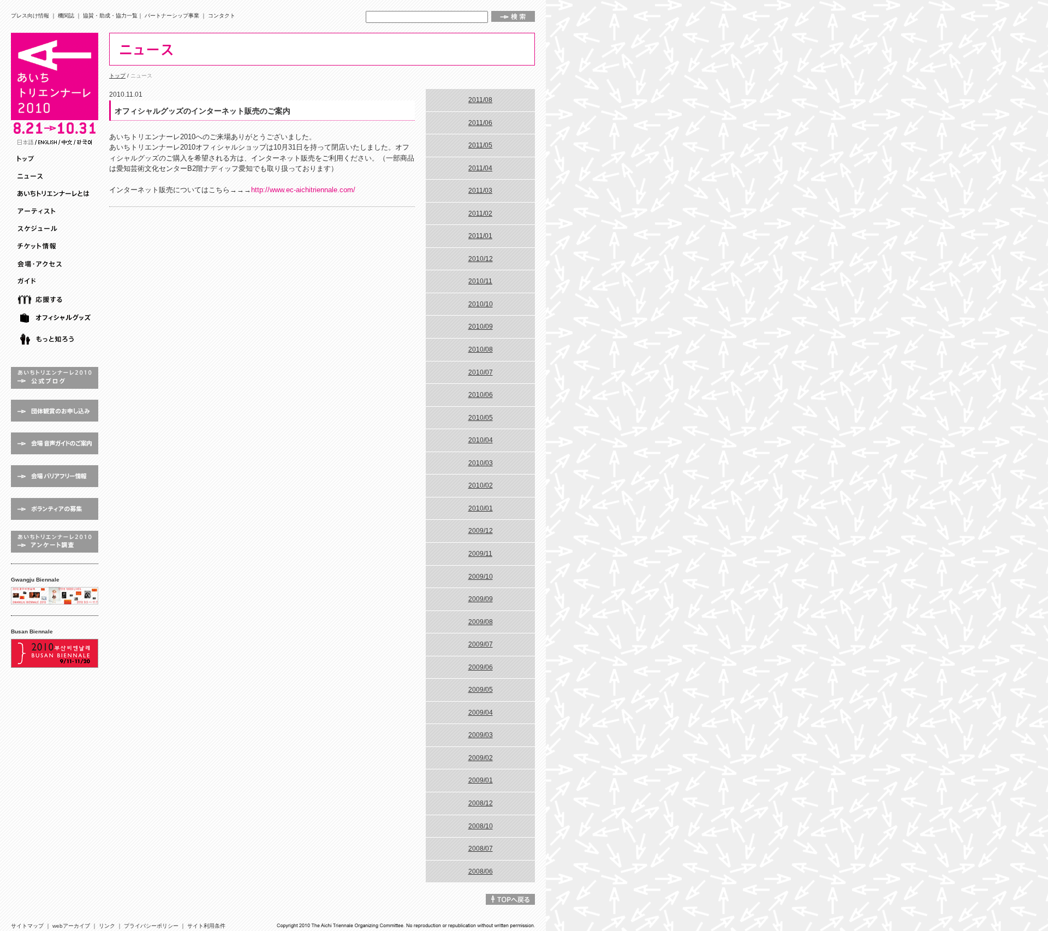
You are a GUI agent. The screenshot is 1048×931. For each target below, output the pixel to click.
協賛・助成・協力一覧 (110, 16)
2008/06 (480, 871)
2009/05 (480, 689)
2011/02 (480, 213)
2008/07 (480, 848)
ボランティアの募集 (54, 509)
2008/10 (480, 826)
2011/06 (480, 123)
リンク (107, 926)
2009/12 (480, 531)
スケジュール (55, 229)
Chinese (67, 142)
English (47, 142)
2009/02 (480, 758)
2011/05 (480, 145)
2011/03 (480, 190)
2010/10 (480, 304)
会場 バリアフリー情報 (54, 476)
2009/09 (480, 599)
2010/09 (480, 326)
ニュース (55, 176)
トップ (55, 159)
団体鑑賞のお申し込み (54, 411)
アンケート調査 (54, 542)
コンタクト (221, 16)
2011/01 (480, 236)
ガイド (55, 281)
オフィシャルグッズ (55, 318)
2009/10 (480, 576)
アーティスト (55, 211)
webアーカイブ (71, 926)
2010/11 (480, 281)
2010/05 (480, 418)
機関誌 (66, 16)
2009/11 (480, 554)
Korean (84, 142)
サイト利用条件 (206, 926)
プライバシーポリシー (151, 926)
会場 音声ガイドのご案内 (54, 443)
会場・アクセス (55, 263)
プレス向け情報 (30, 16)
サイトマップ (27, 926)
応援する (55, 299)
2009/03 (480, 735)
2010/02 (480, 485)
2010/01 (480, 508)
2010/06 (480, 395)
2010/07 (480, 372)
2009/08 (480, 622)
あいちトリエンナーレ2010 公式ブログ (54, 378)
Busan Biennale (54, 653)
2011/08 (480, 100)
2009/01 (480, 780)
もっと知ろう (55, 339)
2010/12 (480, 259)
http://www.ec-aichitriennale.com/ (303, 190)
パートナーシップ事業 (172, 16)
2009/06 (480, 667)
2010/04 (480, 440)
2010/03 (480, 463)
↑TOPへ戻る (510, 899)
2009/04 (480, 712)
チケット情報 (55, 246)
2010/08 (480, 349)
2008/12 (480, 803)
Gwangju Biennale (54, 595)
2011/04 (480, 168)
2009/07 (480, 644)
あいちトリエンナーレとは (55, 194)
